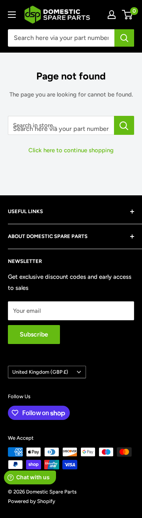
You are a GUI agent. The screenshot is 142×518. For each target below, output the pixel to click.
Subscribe (34, 334)
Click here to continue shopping (71, 150)
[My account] (112, 14)
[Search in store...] (124, 125)
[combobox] (61, 38)
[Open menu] (12, 14)
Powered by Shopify (31, 501)
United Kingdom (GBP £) (40, 372)
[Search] (124, 38)
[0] (128, 14)
